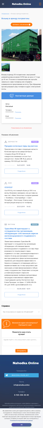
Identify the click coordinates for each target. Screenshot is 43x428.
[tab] (22, 312)
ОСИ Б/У (8, 187)
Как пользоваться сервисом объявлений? (18, 312)
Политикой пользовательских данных (21, 420)
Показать (18, 112)
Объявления (5, 14)
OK (21, 425)
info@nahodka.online (22, 385)
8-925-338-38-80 (21, 395)
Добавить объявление (20, 24)
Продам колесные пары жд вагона (21, 146)
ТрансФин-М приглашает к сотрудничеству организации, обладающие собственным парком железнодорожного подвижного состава (21, 234)
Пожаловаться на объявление (21, 128)
